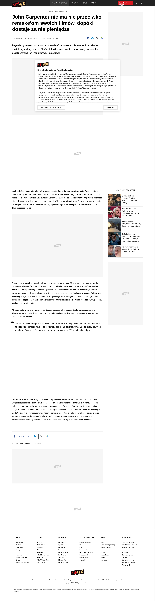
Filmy (65, 11)
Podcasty (126, 537)
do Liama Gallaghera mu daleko (59, 198)
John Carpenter (25, 444)
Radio (103, 537)
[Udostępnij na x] (41, 436)
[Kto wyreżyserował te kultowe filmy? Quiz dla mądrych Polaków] (114, 251)
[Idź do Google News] (47, 436)
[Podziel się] (88, 38)
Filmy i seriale (59, 11)
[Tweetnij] (97, 38)
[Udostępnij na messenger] (34, 436)
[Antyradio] (19, 4)
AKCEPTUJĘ (110, 107)
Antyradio (50, 11)
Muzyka (62, 537)
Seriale (41, 537)
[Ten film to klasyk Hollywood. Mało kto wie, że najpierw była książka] (114, 225)
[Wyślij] (92, 38)
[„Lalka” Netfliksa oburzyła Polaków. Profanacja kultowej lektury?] (114, 200)
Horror (38, 444)
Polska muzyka (87, 537)
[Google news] (102, 38)
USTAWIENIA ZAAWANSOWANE (51, 108)
